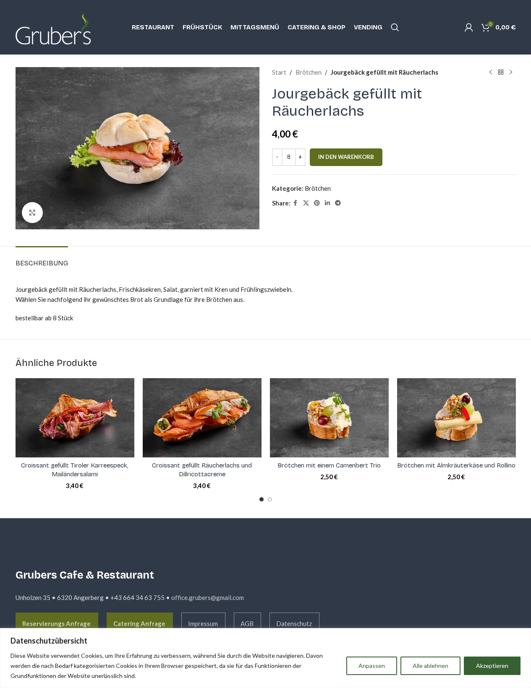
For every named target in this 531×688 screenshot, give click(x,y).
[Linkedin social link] (327, 203)
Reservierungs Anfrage (56, 623)
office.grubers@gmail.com (207, 597)
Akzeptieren (492, 665)
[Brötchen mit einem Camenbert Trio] (329, 417)
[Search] (395, 27)
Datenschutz (294, 623)
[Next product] (511, 72)
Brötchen (309, 72)
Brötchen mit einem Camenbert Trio (329, 465)
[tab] (42, 259)
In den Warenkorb (346, 156)
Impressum (203, 623)
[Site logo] (57, 26)
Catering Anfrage (139, 623)
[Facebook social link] (295, 203)
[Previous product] (491, 72)
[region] (265, 658)
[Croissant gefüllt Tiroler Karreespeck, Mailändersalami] (75, 417)
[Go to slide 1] (261, 499)
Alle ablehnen (430, 665)
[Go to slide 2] (270, 499)
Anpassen (371, 665)
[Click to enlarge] (32, 212)
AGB (247, 623)
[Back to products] (501, 72)
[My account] (468, 27)
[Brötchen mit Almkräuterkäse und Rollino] (456, 417)
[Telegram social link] (337, 203)
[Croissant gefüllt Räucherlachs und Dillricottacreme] (202, 417)
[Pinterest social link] (316, 203)
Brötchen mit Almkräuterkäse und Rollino (456, 465)
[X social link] (306, 203)
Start (279, 72)
